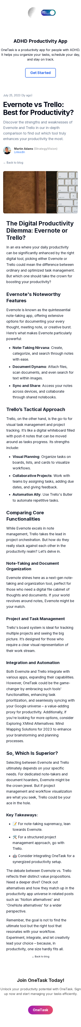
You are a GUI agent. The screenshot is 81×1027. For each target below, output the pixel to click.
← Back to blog (13, 162)
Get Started (40, 73)
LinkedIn (19, 152)
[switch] (48, 12)
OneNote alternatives (24, 905)
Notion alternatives (36, 899)
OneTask (30, 683)
